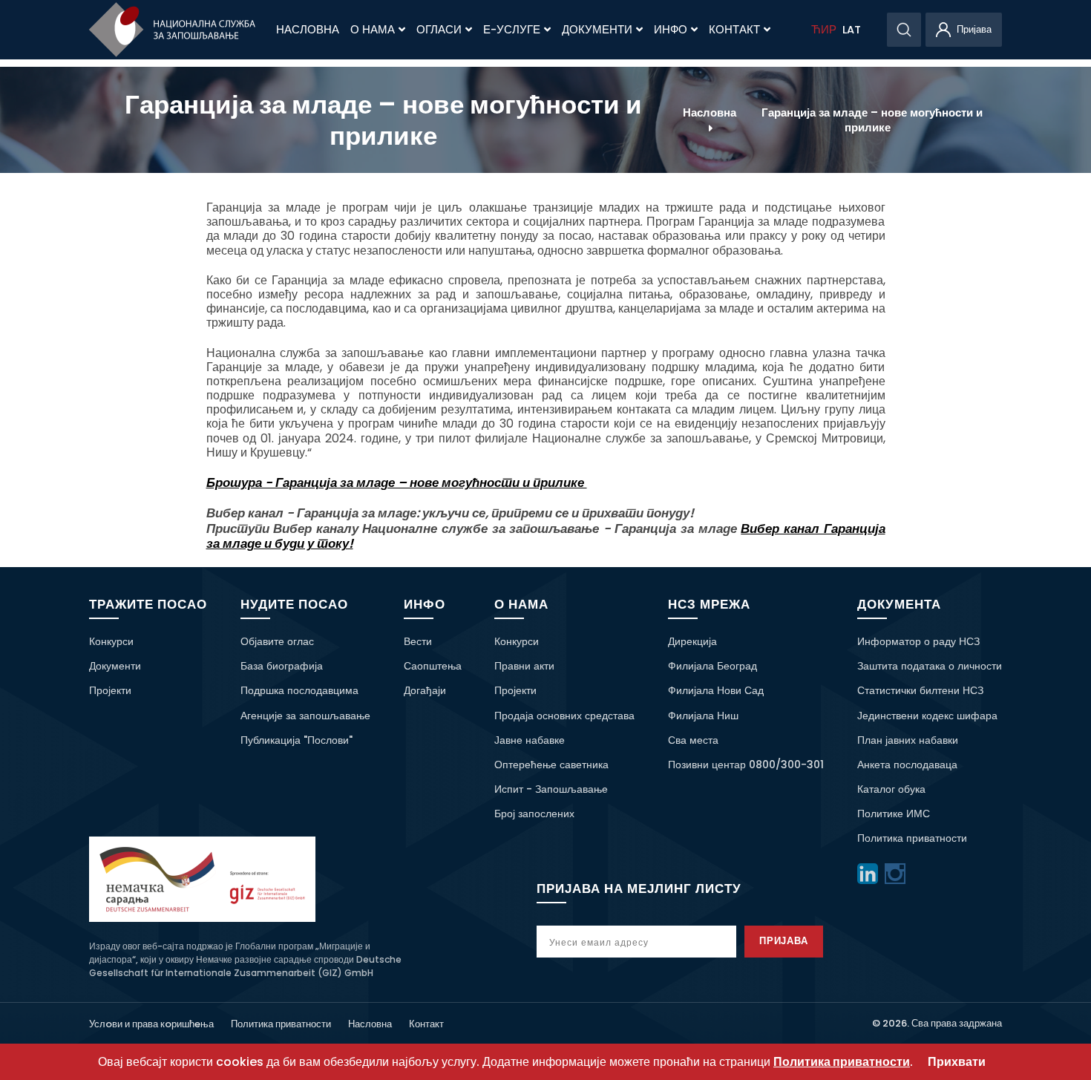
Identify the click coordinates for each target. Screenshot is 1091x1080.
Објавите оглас (277, 641)
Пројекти (110, 690)
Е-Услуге (511, 29)
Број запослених (534, 813)
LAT (851, 29)
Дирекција (692, 641)
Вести (418, 641)
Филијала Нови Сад (716, 690)
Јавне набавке (529, 740)
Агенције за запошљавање (305, 715)
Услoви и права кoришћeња (151, 1024)
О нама (372, 29)
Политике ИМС (893, 813)
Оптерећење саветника (551, 764)
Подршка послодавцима (299, 690)
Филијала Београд (712, 665)
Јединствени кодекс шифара (927, 715)
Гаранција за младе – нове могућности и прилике (872, 119)
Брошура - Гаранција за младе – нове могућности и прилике (396, 482)
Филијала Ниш (703, 715)
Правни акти (524, 665)
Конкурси (111, 641)
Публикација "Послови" (296, 740)
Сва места (693, 740)
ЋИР (823, 29)
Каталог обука (891, 789)
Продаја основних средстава (564, 715)
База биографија (281, 665)
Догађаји (425, 690)
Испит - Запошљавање (551, 789)
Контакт (734, 29)
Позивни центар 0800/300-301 (746, 764)
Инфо (670, 29)
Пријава (784, 941)
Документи (597, 29)
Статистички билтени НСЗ (920, 690)
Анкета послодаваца (907, 764)
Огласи (439, 29)
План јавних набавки (907, 740)
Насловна (307, 29)
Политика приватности (912, 838)
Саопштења (433, 665)
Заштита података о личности (929, 665)
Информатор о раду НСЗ (918, 641)
